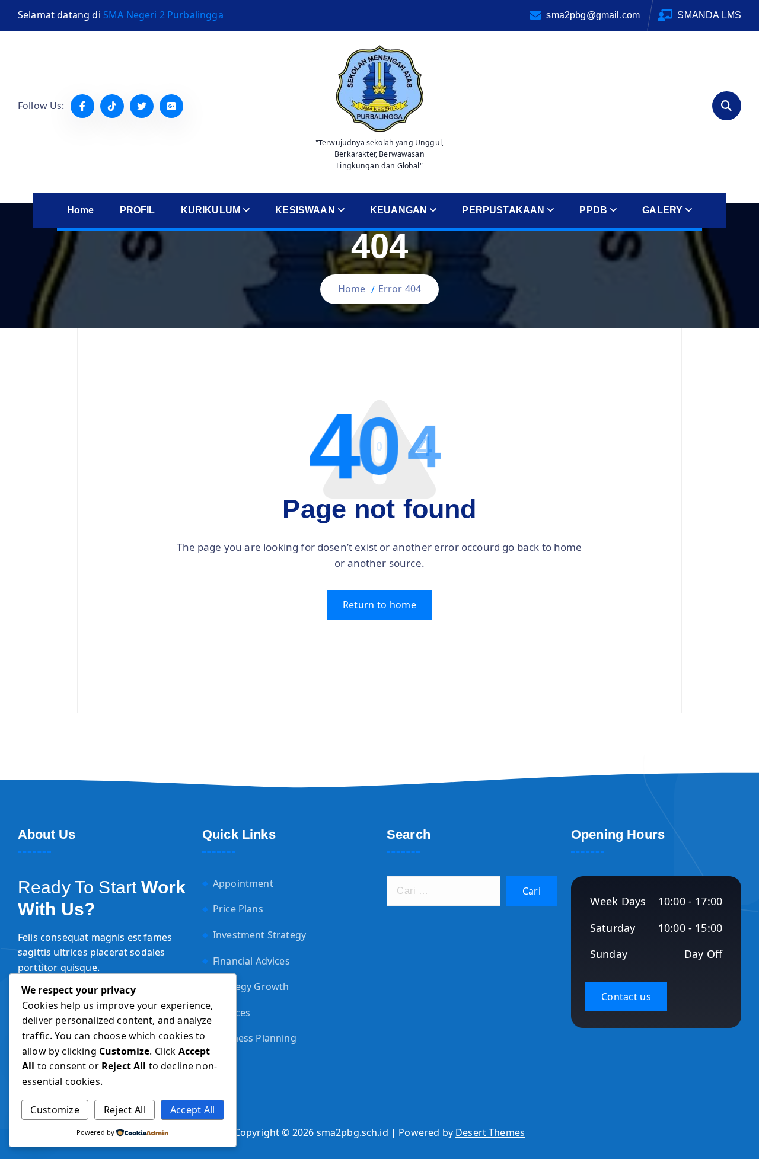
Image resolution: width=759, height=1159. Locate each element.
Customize (54, 1109)
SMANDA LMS (709, 15)
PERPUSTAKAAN (503, 210)
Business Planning (254, 1038)
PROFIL (137, 210)
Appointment (243, 883)
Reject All (125, 1109)
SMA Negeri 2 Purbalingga (163, 14)
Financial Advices (251, 961)
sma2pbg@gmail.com (593, 15)
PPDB (593, 210)
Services (231, 1012)
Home (80, 210)
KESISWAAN (304, 210)
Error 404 (399, 288)
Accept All (192, 1109)
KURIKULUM (210, 210)
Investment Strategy (259, 934)
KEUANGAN (398, 210)
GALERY (662, 210)
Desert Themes (490, 1132)
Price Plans (238, 909)
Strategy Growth (251, 986)
